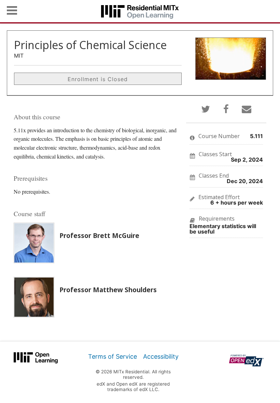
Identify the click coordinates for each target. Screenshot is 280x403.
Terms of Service (112, 356)
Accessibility (161, 356)
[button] (12, 10)
